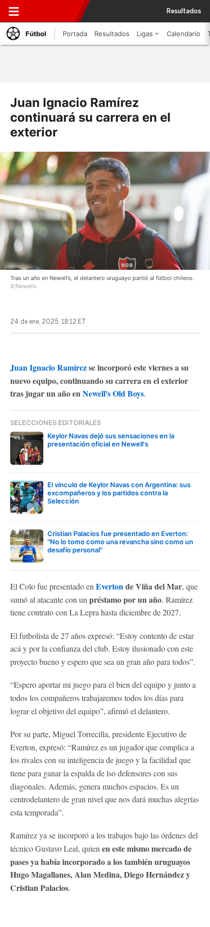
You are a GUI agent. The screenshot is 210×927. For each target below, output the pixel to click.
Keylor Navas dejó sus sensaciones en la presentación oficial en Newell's (110, 440)
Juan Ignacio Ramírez (48, 367)
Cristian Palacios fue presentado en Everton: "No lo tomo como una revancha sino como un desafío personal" (120, 541)
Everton (109, 586)
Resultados (184, 11)
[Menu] (14, 11)
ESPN (52, 11)
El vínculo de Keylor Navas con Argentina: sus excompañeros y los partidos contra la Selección (119, 493)
